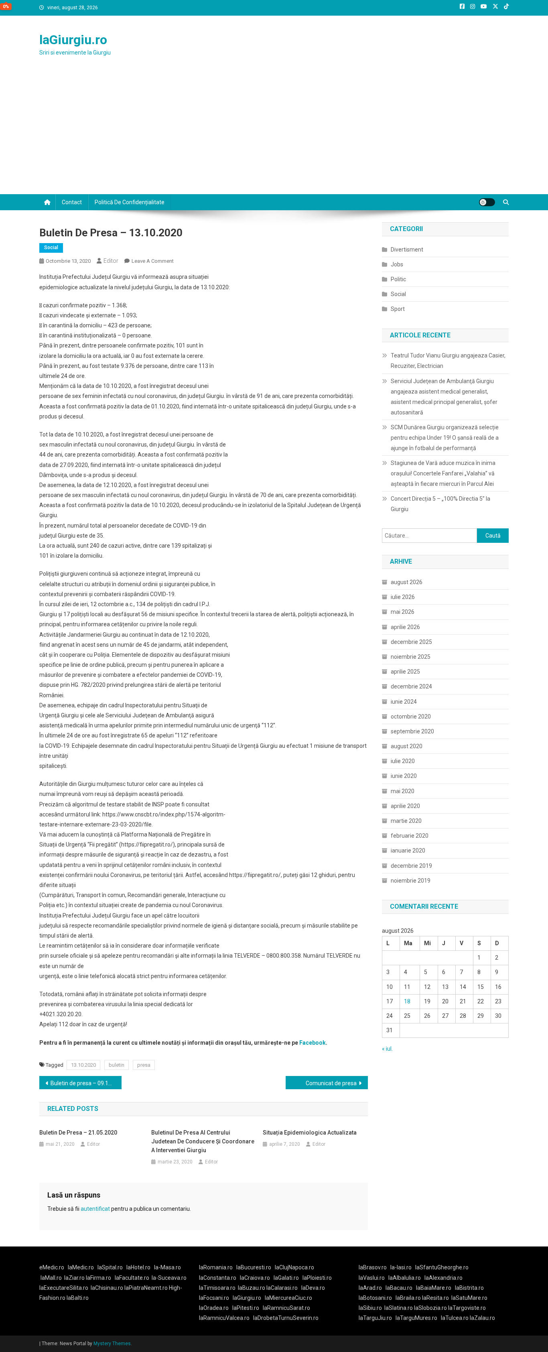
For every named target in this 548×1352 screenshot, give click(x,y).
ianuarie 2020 (408, 850)
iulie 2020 (403, 761)
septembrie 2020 (412, 731)
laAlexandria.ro (443, 1278)
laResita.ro (435, 1298)
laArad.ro (370, 1288)
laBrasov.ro (373, 1267)
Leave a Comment (153, 261)
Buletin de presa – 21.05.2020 (78, 1132)
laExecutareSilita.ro (63, 1288)
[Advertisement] (274, 134)
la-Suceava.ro (169, 1278)
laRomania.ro (216, 1267)
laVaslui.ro (373, 1278)
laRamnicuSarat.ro (286, 1308)
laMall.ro (51, 1278)
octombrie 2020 (411, 716)
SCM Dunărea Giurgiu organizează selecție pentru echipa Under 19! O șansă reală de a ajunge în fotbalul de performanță (445, 437)
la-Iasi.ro (401, 1267)
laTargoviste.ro (467, 1308)
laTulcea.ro (455, 1318)
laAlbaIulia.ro (404, 1278)
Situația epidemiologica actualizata (310, 1132)
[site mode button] (487, 202)
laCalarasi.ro (282, 1288)
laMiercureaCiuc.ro (288, 1298)
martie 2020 (406, 821)
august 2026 (406, 582)
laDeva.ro (313, 1288)
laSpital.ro (110, 1267)
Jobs (397, 264)
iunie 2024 (404, 701)
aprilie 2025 (405, 671)
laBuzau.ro (252, 1288)
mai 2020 (402, 791)
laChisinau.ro (107, 1288)
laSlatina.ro (398, 1308)
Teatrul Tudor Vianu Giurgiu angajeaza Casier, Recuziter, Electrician (448, 360)
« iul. (387, 1048)
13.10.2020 (83, 1065)
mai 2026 (402, 612)
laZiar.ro (75, 1278)
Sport (398, 309)
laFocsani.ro (214, 1298)
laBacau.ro (399, 1288)
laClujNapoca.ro (294, 1267)
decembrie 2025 (411, 642)
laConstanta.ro (217, 1278)
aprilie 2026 (405, 627)
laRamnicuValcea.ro (224, 1318)
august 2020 (406, 746)
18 (407, 1001)
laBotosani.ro (375, 1298)
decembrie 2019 (411, 866)
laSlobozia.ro (430, 1308)
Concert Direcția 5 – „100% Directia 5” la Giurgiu (440, 503)
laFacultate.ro (132, 1278)
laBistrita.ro (469, 1288)
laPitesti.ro (245, 1308)
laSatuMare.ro (469, 1298)
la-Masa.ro (167, 1267)
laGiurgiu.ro (73, 39)
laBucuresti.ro (253, 1267)
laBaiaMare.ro (433, 1288)
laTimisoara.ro (217, 1288)
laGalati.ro (286, 1278)
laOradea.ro (214, 1308)
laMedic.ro (81, 1267)
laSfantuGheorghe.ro (442, 1267)
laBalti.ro (78, 1298)
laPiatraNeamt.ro (146, 1288)
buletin (116, 1065)
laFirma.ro (98, 1278)
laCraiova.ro (255, 1278)
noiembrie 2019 (410, 880)
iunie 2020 (404, 776)
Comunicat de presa (331, 1083)
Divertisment (407, 249)
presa (143, 1065)
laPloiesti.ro (317, 1278)
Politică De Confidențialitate (129, 202)
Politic (398, 279)
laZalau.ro (482, 1318)
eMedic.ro (51, 1267)
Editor (111, 261)
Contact (72, 202)
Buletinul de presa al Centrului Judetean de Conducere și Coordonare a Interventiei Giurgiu (202, 1141)
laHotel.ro (138, 1267)
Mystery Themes (112, 1343)
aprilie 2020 (405, 806)
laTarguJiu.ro (377, 1318)
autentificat (95, 1209)
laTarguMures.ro (416, 1318)
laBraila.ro (408, 1298)
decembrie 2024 (411, 686)
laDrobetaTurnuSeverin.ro (286, 1318)
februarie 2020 (409, 835)
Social (51, 247)
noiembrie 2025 (410, 657)
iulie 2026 (403, 597)
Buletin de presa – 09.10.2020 (86, 1083)
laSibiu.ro (370, 1308)
